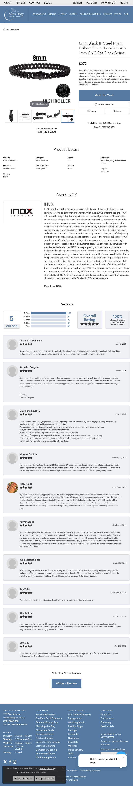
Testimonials (107, 726)
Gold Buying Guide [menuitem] (46, 757)
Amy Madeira (27, 521)
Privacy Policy (47, 768)
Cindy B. (24, 642)
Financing (106, 722)
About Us (106, 714)
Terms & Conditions (69, 770)
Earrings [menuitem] (72, 730)
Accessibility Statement (90, 770)
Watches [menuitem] (72, 745)
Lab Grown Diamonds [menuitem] (79, 714)
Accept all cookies (45, 778)
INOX (70, 160)
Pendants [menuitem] (73, 734)
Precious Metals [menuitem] (44, 737)
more (94, 84)
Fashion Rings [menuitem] (75, 726)
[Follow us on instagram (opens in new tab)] (14, 762)
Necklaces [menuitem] (73, 737)
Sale (126, 14)
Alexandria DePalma (31, 340)
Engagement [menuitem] (74, 718)
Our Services (107, 718)
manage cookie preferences (31, 772)
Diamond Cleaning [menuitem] (45, 745)
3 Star (27, 319)
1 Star (27, 326)
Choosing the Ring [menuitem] (45, 726)
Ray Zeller (25, 589)
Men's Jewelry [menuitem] (75, 749)
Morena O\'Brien (29, 454)
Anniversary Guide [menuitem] (45, 753)
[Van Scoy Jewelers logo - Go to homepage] (15, 14)
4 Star (27, 316)
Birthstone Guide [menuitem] (45, 730)
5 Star (27, 313)
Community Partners (90, 14)
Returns (117, 111)
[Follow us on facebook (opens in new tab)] (10, 762)
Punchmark (72, 780)
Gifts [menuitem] (70, 753)
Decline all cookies (23, 778)
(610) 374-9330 (46, 131)
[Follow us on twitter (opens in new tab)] (5, 762)
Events (117, 14)
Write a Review (66, 683)
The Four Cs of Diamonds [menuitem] (49, 718)
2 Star (27, 323)
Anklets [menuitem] (72, 757)
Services (107, 14)
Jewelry (63, 14)
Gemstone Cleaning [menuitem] (46, 749)
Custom (73, 14)
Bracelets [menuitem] (73, 741)
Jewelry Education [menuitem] (45, 714)
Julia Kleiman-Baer (30, 559)
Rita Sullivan (26, 613)
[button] (77, 3)
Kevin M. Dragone (29, 367)
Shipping (91, 111)
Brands (52, 14)
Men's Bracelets (12, 29)
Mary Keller (26, 483)
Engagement (39, 14)
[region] (39, 71)
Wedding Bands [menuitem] (76, 722)
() (69, 313)
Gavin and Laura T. (30, 410)
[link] (7, 3)
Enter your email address (113, 749)
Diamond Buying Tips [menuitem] (47, 722)
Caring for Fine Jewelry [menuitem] (48, 741)
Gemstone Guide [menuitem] (45, 734)
